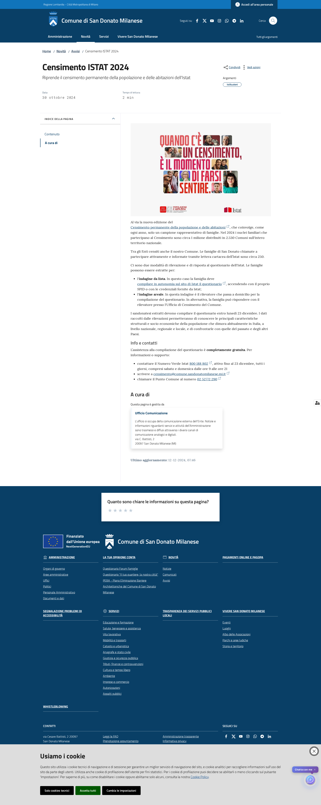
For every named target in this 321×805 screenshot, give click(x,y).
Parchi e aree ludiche (235, 640)
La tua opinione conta (119, 557)
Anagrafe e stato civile (117, 652)
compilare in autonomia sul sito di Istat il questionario (179, 284)
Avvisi (75, 51)
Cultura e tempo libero (116, 670)
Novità (61, 51)
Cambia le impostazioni (121, 790)
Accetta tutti (88, 790)
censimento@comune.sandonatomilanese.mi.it (189, 374)
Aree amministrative (55, 574)
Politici (47, 586)
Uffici (46, 580)
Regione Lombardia (53, 4)
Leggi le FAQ (110, 736)
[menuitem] (60, 37)
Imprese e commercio (116, 682)
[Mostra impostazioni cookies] (317, 402)
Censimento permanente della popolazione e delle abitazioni (178, 227)
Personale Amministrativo (59, 592)
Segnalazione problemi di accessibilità (62, 613)
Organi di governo (54, 568)
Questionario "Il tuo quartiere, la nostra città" (130, 574)
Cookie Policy (200, 776)
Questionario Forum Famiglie (120, 568)
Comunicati (169, 574)
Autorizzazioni (111, 687)
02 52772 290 (207, 379)
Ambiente (109, 676)
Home (46, 51)
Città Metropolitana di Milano (82, 4)
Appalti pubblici (112, 693)
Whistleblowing (55, 706)
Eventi (227, 622)
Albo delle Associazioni (236, 634)
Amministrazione (62, 557)
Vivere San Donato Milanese (244, 611)
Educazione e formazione (118, 622)
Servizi (114, 611)
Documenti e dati (53, 598)
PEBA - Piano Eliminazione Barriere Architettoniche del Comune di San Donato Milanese (129, 586)
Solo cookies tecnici (57, 790)
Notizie (167, 568)
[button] (273, 20)
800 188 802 (198, 363)
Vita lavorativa (112, 634)
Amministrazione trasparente (181, 736)
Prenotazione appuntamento (120, 741)
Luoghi (227, 628)
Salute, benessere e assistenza (122, 628)
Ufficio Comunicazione (151, 413)
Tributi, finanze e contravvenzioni (123, 664)
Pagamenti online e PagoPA (243, 557)
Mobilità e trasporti (114, 640)
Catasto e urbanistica (116, 646)
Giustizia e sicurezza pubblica (120, 658)
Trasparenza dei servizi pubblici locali (187, 613)
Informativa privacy (175, 741)
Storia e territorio (233, 646)
